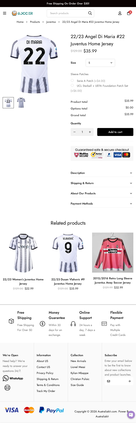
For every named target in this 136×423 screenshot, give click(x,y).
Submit (129, 381)
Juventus (51, 22)
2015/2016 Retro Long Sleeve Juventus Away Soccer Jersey (112, 280)
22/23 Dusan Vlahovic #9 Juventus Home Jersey (68, 281)
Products (35, 22)
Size (73, 63)
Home (20, 22)
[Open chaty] (131, 415)
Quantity (76, 123)
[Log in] (119, 13)
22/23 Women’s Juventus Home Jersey (23, 281)
